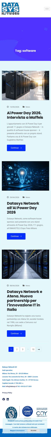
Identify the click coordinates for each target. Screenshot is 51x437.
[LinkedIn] (7, 399)
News (28, 107)
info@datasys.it (11, 386)
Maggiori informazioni (17, 430)
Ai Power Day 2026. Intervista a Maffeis (25, 115)
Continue (15, 148)
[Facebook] (3, 399)
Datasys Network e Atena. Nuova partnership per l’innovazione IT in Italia (24, 300)
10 (33, 349)
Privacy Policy (7, 393)
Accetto (33, 430)
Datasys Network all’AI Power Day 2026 (23, 208)
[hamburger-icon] (47, 9)
